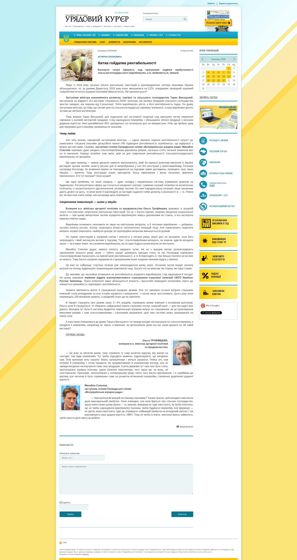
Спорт (102, 42)
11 (208, 76)
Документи (114, 42)
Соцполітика (121, 35)
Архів (88, 26)
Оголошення (78, 26)
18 (208, 80)
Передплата (97, 26)
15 (229, 76)
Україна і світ (156, 35)
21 (224, 80)
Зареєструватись (228, 3)
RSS (65, 542)
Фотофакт (118, 26)
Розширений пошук (150, 13)
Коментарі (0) (66, 444)
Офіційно (105, 35)
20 (218, 80)
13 (218, 76)
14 (224, 76)
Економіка (138, 35)
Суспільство (174, 35)
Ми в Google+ (212, 305)
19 (213, 80)
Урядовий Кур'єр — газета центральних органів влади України (97, 15)
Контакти (107, 26)
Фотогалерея (145, 42)
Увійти (211, 3)
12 (213, 76)
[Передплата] (218, 128)
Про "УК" (68, 26)
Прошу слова (129, 26)
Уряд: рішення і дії (85, 35)
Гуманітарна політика (85, 42)
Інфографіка (129, 42)
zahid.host (85, 554)
